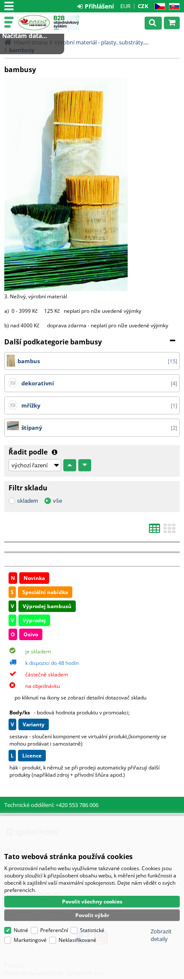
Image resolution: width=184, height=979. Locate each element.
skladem (27, 501)
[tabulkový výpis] (154, 531)
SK (172, 6)
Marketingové (30, 940)
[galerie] (169, 531)
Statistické (92, 930)
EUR (125, 6)
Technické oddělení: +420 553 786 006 (51, 805)
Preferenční (54, 930)
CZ (158, 6)
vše (57, 501)
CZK (143, 6)
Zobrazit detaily (161, 935)
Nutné (21, 930)
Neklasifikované (77, 940)
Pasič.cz (34, 23)
